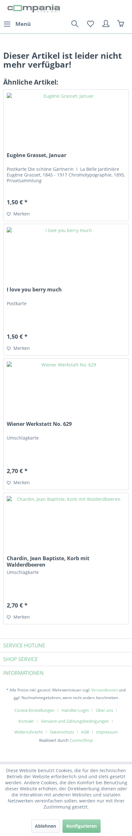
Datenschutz (62, 732)
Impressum (107, 732)
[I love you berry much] (66, 256)
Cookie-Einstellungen (34, 710)
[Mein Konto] (106, 24)
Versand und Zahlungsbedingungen (75, 721)
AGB (85, 732)
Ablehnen (45, 826)
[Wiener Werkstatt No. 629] (66, 390)
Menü (23, 23)
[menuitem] (17, 24)
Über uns (104, 710)
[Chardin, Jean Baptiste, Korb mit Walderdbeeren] (66, 525)
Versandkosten (104, 690)
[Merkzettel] (90, 24)
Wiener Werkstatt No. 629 (39, 424)
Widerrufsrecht (28, 732)
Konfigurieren (81, 826)
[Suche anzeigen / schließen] (74, 24)
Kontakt (26, 721)
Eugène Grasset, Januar (36, 155)
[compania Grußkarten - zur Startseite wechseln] (34, 8)
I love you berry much (34, 289)
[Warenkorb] (121, 24)
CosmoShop (81, 740)
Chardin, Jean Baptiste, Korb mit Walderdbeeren (48, 561)
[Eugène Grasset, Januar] (66, 121)
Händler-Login (75, 710)
